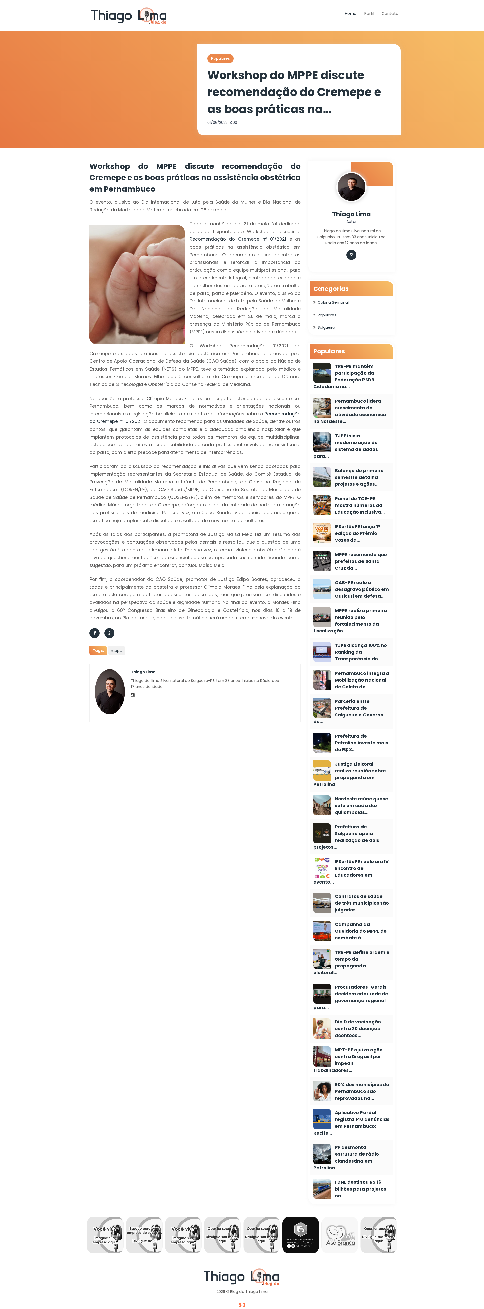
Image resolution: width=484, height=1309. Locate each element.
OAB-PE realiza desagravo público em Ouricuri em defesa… (362, 589)
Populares (220, 58)
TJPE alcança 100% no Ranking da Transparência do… (361, 652)
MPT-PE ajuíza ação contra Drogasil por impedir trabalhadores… (348, 1060)
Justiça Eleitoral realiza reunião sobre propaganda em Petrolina (349, 774)
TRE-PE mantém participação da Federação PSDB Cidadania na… (343, 376)
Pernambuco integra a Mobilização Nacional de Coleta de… (362, 680)
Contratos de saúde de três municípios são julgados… (362, 903)
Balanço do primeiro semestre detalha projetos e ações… (359, 477)
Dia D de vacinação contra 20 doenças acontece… (358, 1029)
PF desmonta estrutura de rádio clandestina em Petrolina (346, 1157)
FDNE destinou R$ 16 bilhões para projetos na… (360, 1189)
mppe (116, 650)
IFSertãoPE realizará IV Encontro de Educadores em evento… (351, 871)
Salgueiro (326, 327)
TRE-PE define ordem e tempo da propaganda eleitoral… (351, 962)
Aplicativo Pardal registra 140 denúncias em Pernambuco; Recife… (351, 1122)
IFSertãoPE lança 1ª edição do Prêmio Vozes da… (357, 533)
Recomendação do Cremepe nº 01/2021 (238, 239)
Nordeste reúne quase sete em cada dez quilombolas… (361, 805)
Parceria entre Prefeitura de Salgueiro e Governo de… (348, 711)
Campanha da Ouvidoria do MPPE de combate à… (361, 931)
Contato (390, 13)
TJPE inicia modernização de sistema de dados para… (345, 446)
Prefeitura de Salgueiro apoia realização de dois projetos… (346, 837)
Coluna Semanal (333, 302)
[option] (100, 1236)
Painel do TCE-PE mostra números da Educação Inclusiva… (360, 505)
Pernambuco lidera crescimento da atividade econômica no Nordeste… (349, 411)
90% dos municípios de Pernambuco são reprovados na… (362, 1091)
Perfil (369, 13)
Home (350, 13)
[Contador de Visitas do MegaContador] (242, 1305)
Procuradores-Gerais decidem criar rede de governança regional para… (350, 997)
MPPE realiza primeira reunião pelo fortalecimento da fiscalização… (350, 620)
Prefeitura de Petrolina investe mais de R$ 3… (361, 743)
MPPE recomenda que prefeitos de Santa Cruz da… (361, 561)
